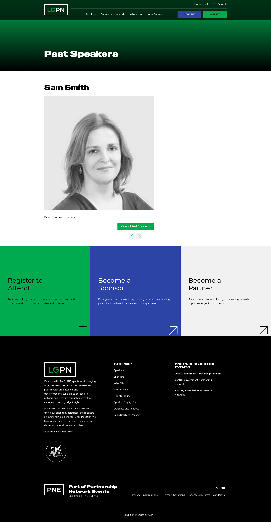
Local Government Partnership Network (198, 373)
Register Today (122, 396)
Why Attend (120, 383)
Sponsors (106, 14)
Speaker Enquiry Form (126, 402)
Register (215, 14)
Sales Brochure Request (127, 415)
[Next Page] (139, 236)
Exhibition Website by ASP (138, 515)
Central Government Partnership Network (194, 382)
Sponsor (189, 14)
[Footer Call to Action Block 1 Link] (45, 291)
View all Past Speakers (135, 226)
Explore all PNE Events (83, 495)
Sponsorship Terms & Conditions (207, 495)
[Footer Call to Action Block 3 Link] (226, 291)
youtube (223, 488)
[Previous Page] (132, 236)
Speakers (90, 14)
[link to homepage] (56, 9)
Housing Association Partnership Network (194, 392)
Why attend (136, 14)
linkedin (216, 488)
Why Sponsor (155, 14)
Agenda (120, 14)
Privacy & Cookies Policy (145, 495)
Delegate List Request (126, 408)
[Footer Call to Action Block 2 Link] (135, 291)
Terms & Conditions (174, 495)
